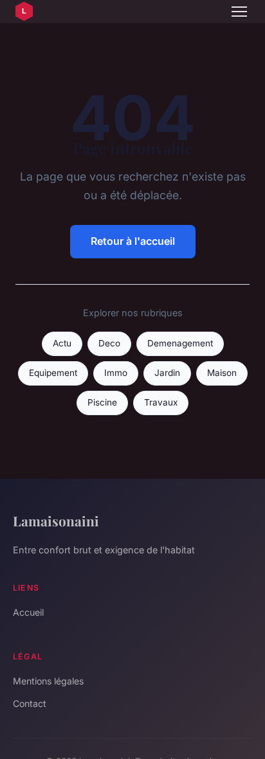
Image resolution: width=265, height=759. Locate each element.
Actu (62, 343)
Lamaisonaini (56, 521)
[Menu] (239, 11)
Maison (222, 373)
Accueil (28, 612)
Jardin (167, 373)
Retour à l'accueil (133, 241)
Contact (29, 703)
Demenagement (180, 343)
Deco (109, 343)
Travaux (161, 402)
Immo (115, 373)
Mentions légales (48, 680)
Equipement (53, 373)
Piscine (102, 402)
